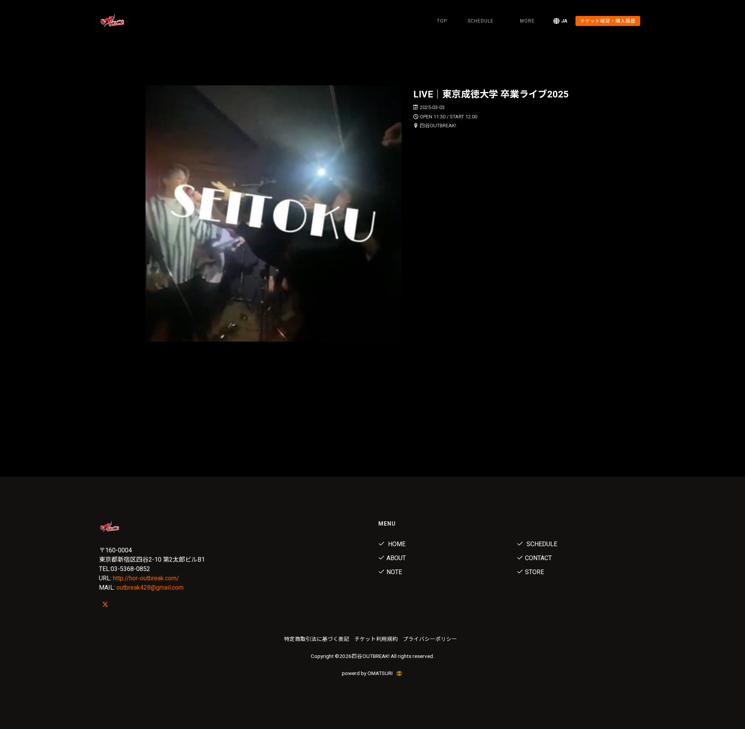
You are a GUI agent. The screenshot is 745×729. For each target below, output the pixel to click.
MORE (527, 21)
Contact (538, 558)
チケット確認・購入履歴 (608, 21)
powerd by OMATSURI (368, 673)
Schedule (541, 544)
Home (395, 544)
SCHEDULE (481, 21)
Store (534, 572)
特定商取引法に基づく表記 (316, 639)
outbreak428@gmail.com (150, 587)
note (394, 572)
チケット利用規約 (376, 639)
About (396, 558)
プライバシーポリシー (430, 639)
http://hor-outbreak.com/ (146, 578)
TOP (442, 21)
